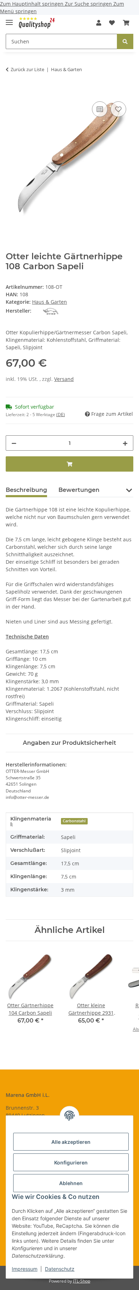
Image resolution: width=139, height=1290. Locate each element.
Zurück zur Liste (27, 69)
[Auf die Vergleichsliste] (100, 109)
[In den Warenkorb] (11, 92)
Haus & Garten (49, 301)
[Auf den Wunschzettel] (118, 109)
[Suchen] (125, 41)
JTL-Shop (81, 1281)
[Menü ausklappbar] (9, 19)
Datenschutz (59, 1269)
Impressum (24, 1269)
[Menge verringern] (14, 443)
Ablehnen (71, 1183)
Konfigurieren (71, 1162)
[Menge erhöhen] (125, 443)
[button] (98, 23)
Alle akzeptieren (71, 1142)
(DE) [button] (60, 415)
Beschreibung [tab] (26, 490)
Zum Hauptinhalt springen (32, 3)
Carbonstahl (74, 820)
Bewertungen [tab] (78, 490)
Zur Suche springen (89, 3)
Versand (64, 379)
